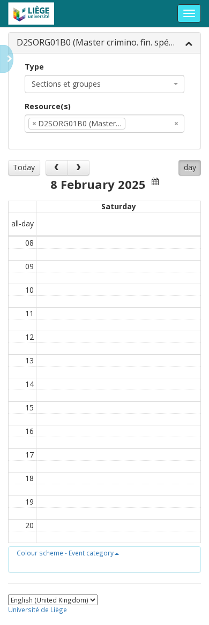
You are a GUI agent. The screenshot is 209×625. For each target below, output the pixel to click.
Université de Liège (37, 609)
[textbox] (144, 123)
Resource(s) (48, 106)
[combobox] (104, 84)
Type (34, 67)
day (190, 167)
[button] (68, 552)
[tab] (104, 43)
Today (24, 167)
